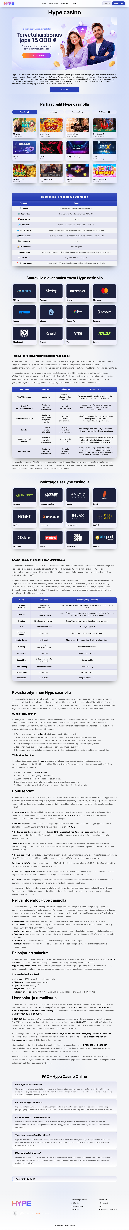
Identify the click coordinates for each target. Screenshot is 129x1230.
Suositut (23, 112)
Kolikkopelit (103, 112)
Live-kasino (50, 112)
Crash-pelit (76, 112)
